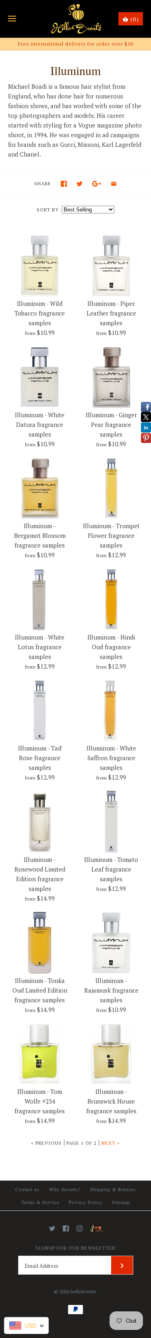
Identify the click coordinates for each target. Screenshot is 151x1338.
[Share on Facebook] (64, 184)
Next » (110, 1143)
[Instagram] (80, 1228)
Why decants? (65, 1189)
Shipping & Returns (113, 1189)
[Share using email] (114, 184)
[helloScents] (75, 18)
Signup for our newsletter (75, 1248)
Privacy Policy (85, 1202)
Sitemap (121, 1202)
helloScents (83, 1291)
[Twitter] (52, 1228)
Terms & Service (40, 1202)
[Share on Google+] (96, 184)
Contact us (27, 1189)
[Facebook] (66, 1228)
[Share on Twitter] (80, 184)
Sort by (48, 210)
